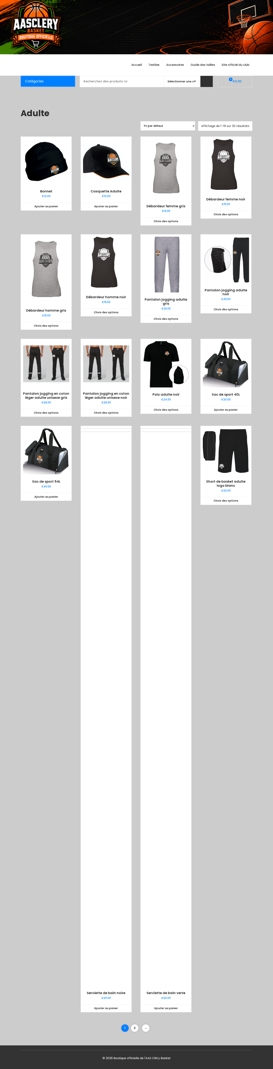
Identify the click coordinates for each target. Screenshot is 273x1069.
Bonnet (46, 191)
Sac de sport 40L (226, 394)
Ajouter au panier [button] (46, 206)
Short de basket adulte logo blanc (226, 483)
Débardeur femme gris (166, 206)
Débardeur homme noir (106, 297)
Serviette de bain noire (106, 993)
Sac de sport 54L (46, 481)
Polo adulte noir (166, 394)
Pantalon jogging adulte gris (166, 301)
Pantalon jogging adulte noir (226, 292)
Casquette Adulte (106, 191)
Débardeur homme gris (46, 310)
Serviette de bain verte (166, 993)
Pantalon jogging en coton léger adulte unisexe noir (106, 396)
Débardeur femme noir (225, 199)
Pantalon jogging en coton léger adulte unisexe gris (46, 396)
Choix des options (166, 221)
